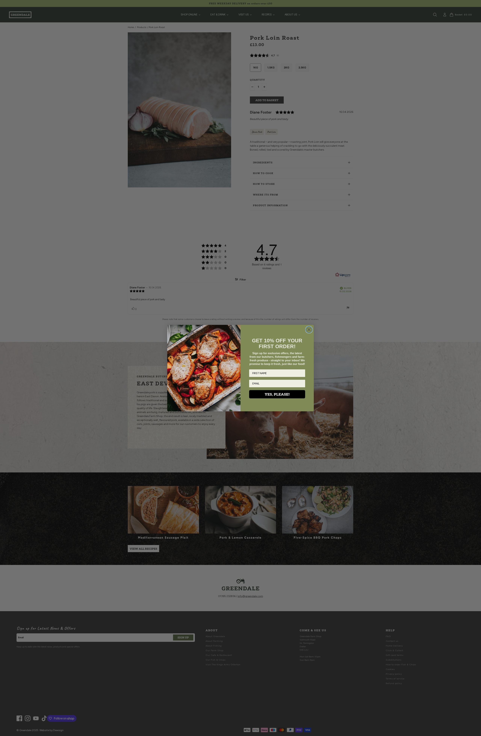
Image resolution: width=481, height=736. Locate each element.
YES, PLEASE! (277, 394)
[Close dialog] (309, 329)
